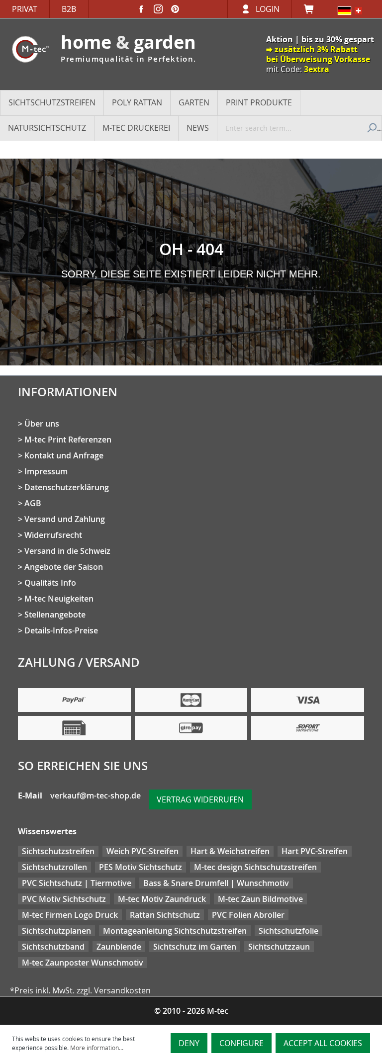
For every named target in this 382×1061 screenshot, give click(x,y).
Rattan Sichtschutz (165, 914)
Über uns (41, 423)
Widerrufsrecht (53, 535)
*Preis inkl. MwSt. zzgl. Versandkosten (80, 990)
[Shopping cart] (312, 9)
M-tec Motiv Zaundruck (162, 898)
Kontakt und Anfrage (63, 455)
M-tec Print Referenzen (67, 439)
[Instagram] (158, 9)
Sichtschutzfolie (288, 930)
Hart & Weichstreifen (230, 851)
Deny (189, 1043)
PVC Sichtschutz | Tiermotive (76, 883)
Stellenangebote (55, 614)
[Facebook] (141, 9)
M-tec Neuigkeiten (59, 598)
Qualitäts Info (50, 582)
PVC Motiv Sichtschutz (64, 898)
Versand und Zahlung (64, 519)
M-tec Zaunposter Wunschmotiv (82, 962)
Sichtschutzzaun (279, 946)
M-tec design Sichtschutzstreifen (255, 867)
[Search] (371, 128)
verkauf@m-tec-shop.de (95, 795)
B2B (69, 8)
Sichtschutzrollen (54, 867)
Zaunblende (118, 946)
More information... (96, 1048)
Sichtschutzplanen (56, 930)
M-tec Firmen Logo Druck (70, 914)
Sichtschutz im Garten (194, 946)
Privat (24, 8)
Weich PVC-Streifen (142, 851)
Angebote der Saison (63, 566)
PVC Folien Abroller (248, 914)
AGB (32, 503)
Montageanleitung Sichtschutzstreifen (175, 930)
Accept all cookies (323, 1043)
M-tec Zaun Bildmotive (260, 898)
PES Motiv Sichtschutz (140, 867)
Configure (241, 1043)
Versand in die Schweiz (67, 550)
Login (268, 8)
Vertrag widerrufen (200, 799)
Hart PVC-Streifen (315, 851)
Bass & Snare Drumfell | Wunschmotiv (216, 883)
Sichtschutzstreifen (58, 851)
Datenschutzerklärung (66, 487)
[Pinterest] (175, 9)
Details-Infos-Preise (61, 630)
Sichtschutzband (53, 946)
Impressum (46, 471)
